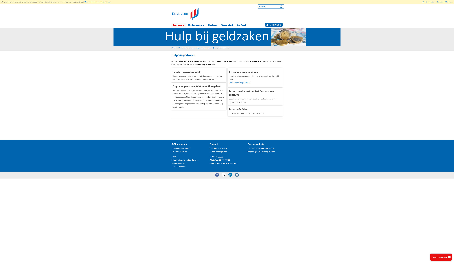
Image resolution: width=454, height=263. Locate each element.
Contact (241, 24)
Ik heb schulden (238, 109)
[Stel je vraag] (441, 257)
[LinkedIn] (230, 175)
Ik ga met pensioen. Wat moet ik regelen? (197, 86)
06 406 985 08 (224, 160)
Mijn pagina (275, 24)
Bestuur (212, 24)
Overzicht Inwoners (185, 48)
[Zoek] (281, 6)
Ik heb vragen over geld (186, 72)
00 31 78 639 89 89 (230, 163)
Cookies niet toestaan (445, 2)
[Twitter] (224, 175)
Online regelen (179, 144)
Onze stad (227, 24)
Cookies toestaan (428, 2)
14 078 (220, 157)
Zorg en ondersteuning (203, 48)
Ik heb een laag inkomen (243, 72)
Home (173, 48)
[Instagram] (237, 175)
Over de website (256, 144)
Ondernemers (196, 24)
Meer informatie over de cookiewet (97, 2)
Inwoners (178, 24)
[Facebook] (217, 175)
